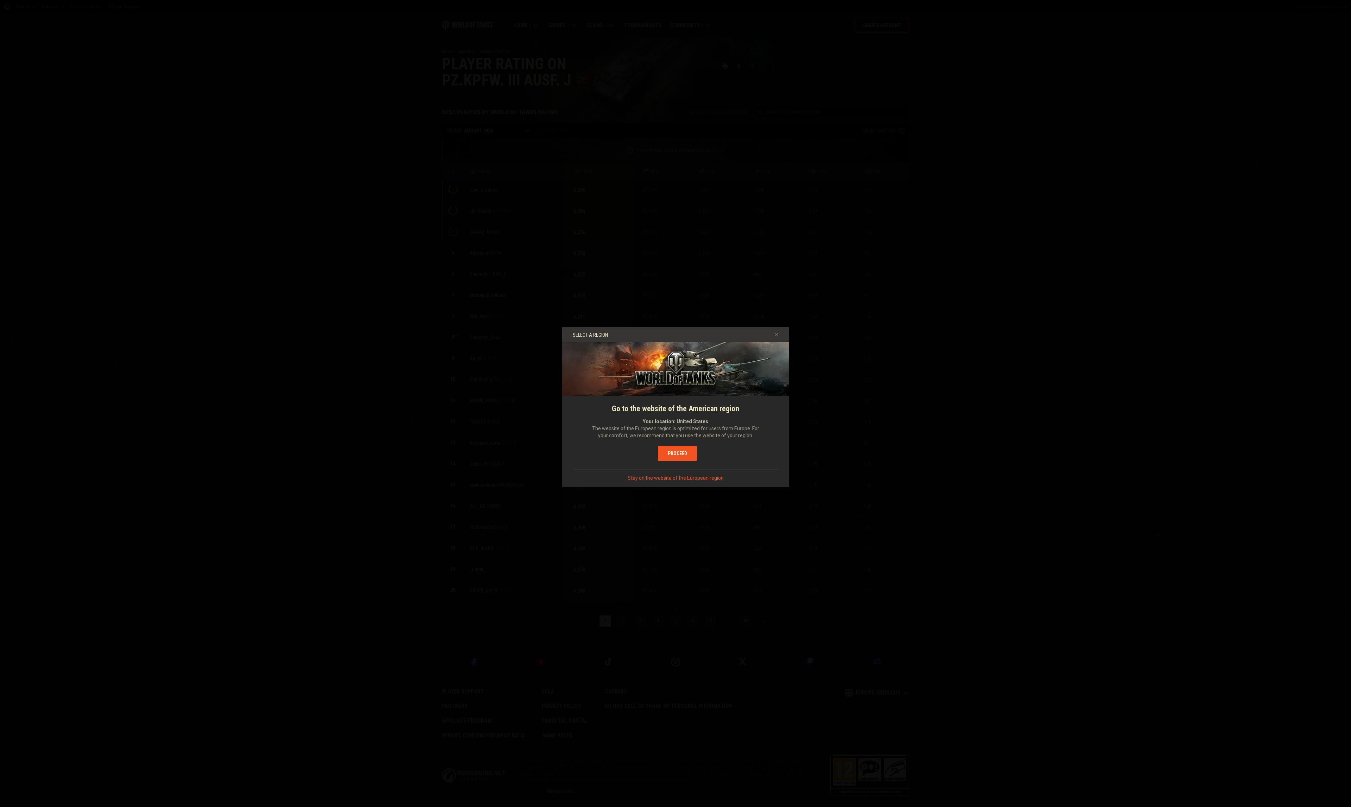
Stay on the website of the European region (676, 478)
